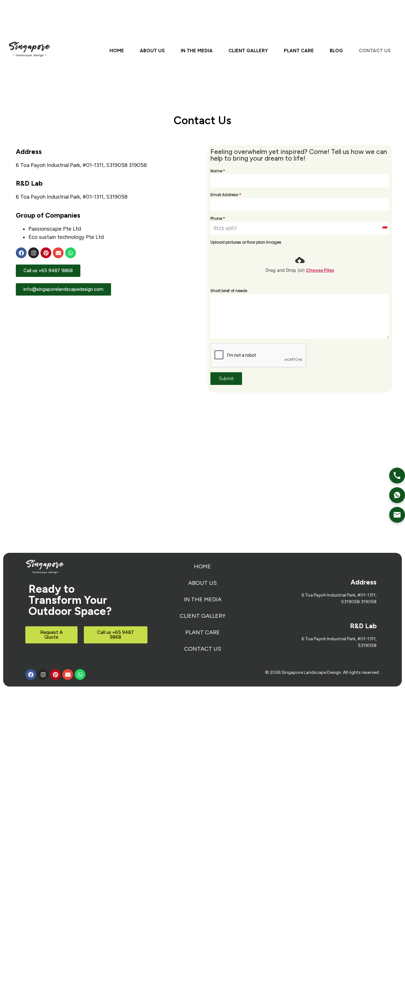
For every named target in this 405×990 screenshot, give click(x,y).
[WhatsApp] (397, 495)
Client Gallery (248, 51)
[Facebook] (21, 252)
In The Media (197, 51)
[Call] (397, 475)
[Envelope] (58, 252)
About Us (152, 51)
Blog (336, 51)
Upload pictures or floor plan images (245, 242)
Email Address (225, 194)
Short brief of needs (228, 290)
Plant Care (299, 51)
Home (116, 51)
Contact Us (375, 51)
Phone (217, 218)
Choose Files (320, 270)
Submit (226, 378)
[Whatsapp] (70, 252)
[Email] (397, 515)
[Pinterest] (45, 252)
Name (217, 171)
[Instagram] (33, 252)
